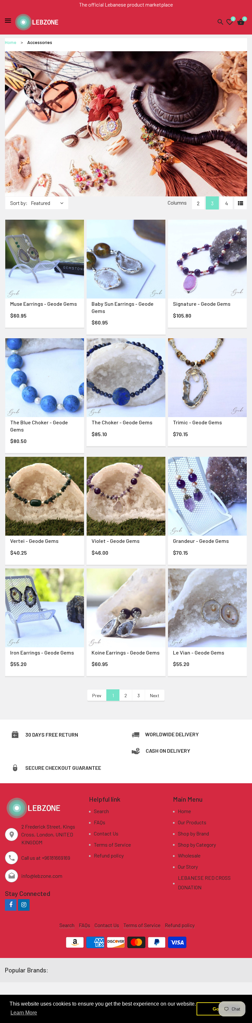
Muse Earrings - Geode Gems (43, 303)
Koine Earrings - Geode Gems (125, 652)
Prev (96, 695)
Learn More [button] (23, 1012)
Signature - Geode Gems (201, 303)
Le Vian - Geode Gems (198, 652)
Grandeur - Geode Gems (201, 541)
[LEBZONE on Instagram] (24, 904)
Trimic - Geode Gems (197, 422)
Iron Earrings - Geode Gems (42, 652)
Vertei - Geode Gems (34, 541)
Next (154, 695)
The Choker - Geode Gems (122, 422)
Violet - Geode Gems (115, 541)
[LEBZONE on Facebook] (10, 904)
